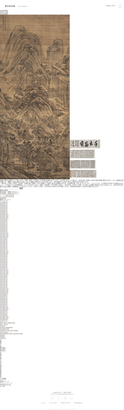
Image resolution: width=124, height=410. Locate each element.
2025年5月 (4, 226)
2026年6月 (4, 205)
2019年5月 (4, 314)
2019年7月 (4, 312)
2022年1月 (4, 269)
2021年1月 (4, 287)
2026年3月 (4, 210)
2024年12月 (4, 233)
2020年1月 (4, 306)
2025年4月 (4, 227)
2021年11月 (4, 272)
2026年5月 (4, 207)
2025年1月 (4, 232)
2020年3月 (4, 303)
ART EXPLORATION (7, 323)
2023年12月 (4, 252)
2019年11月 (4, 307)
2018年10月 (4, 318)
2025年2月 (4, 230)
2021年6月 (4, 280)
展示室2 (3, 347)
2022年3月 (4, 266)
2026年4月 (4, 209)
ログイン (3, 380)
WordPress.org (5, 384)
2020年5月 (4, 300)
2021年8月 (4, 276)
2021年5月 (4, 281)
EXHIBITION (4, 329)
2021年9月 (4, 275)
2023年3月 (4, 261)
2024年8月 (4, 239)
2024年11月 (4, 235)
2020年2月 (4, 304)
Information (4, 332)
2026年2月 (4, 212)
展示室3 (3, 349)
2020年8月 (4, 295)
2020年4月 (4, 301)
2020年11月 (4, 290)
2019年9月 (4, 310)
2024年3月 (4, 247)
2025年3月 (4, 229)
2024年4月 (4, 246)
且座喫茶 (3, 198)
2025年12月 (4, 215)
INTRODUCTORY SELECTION (11, 334)
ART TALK (4, 324)
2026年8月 (4, 202)
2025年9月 (4, 219)
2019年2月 (4, 315)
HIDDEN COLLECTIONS (9, 330)
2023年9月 (4, 255)
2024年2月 (4, 249)
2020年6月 (4, 298)
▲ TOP (2, 386)
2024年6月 (4, 243)
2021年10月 (4, 273)
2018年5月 (4, 320)
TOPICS (3, 338)
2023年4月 (4, 260)
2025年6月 (4, 224)
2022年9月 (4, 263)
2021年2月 (4, 286)
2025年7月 (4, 222)
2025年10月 (4, 218)
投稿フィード (4, 381)
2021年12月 (4, 270)
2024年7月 (4, 241)
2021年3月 (4, 284)
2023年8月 (4, 256)
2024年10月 (4, 236)
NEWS (2, 335)
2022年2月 (4, 267)
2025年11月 (4, 216)
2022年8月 (4, 264)
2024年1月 (4, 250)
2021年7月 (4, 278)
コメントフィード (6, 383)
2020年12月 (4, 289)
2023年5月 (4, 258)
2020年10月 (4, 292)
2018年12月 (4, 317)
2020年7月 (4, 297)
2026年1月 (4, 213)
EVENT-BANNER (6, 327)
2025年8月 (4, 221)
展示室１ (3, 351)
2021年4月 (4, 283)
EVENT (2, 326)
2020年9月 (4, 293)
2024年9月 (4, 238)
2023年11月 (4, 253)
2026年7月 (4, 204)
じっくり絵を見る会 (7, 195)
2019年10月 (4, 309)
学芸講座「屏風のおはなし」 (10, 192)
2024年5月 (4, 244)
